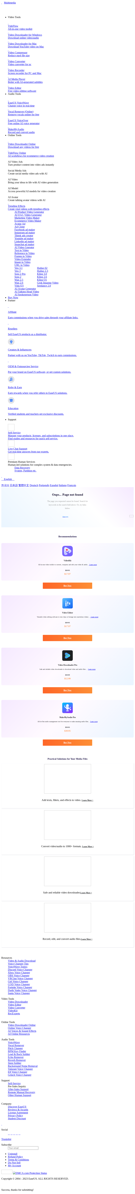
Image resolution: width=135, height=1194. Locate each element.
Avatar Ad (19, 223)
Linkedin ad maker (24, 241)
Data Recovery (22, 467)
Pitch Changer (15, 1048)
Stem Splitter (14, 1063)
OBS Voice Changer (18, 975)
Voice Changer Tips (18, 963)
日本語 (14, 485)
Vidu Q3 (19, 285)
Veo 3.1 (18, 268)
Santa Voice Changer (19, 993)
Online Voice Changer (19, 1028)
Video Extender (22, 259)
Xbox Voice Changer (19, 972)
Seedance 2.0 (44, 285)
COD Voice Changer (19, 984)
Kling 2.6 (42, 276)
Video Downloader (18, 1001)
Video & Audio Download (22, 960)
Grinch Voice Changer (19, 1074)
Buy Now (13, 297)
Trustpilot (6, 1139)
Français (71, 485)
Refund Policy (15, 1156)
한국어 (5, 485)
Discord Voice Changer (20, 969)
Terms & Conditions (18, 1159)
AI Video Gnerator (24, 247)
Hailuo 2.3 (42, 271)
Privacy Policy (15, 1115)
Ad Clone (19, 226)
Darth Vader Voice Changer (22, 990)
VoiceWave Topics (17, 966)
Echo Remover (16, 1057)
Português (44, 485)
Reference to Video (24, 253)
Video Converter (16, 1007)
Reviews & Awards (18, 1109)
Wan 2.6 (18, 282)
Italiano (63, 485)
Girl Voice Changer (18, 981)
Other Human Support (19, 1095)
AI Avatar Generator (25, 288)
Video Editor (14, 1004)
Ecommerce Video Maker (27, 220)
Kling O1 (42, 279)
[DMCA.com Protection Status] (30, 1173)
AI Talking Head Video (26, 291)
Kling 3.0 (42, 274)
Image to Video (22, 262)
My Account (14, 1165)
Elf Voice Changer (17, 1072)
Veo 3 (17, 271)
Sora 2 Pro (20, 274)
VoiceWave (14, 1042)
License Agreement (18, 1112)
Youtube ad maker (23, 238)
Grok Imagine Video (47, 282)
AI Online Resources (19, 1033)
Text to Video (21, 250)
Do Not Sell (14, 1162)
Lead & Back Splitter (19, 1054)
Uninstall (12, 1153)
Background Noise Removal (23, 1066)
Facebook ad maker (24, 229)
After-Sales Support (18, 1089)
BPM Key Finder (17, 1051)
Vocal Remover (16, 1045)
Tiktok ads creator (23, 235)
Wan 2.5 (18, 279)
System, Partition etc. (25, 470)
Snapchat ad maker (24, 244)
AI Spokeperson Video (26, 294)
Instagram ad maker (24, 232)
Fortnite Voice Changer (20, 987)
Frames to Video (23, 256)
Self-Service (14, 1083)
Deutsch (34, 485)
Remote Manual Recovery (21, 1092)
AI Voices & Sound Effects (22, 1031)
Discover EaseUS (17, 1106)
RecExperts (14, 1013)
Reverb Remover (17, 1060)
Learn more (93, 565)
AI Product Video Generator (29, 212)
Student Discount (17, 1118)
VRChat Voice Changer (20, 978)
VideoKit (12, 1010)
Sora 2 (17, 276)
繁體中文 (23, 485)
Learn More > (87, 800)
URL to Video (21, 265)
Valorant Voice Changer (20, 1069)
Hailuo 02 (42, 268)
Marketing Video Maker (27, 217)
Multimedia (10, 2)
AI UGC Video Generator (28, 214)
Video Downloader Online (22, 1025)
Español (54, 485)
